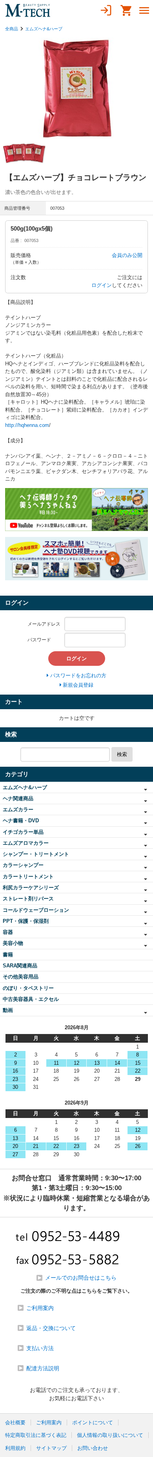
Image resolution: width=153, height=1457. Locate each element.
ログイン (101, 285)
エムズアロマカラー (26, 843)
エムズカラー (18, 809)
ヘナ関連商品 (18, 798)
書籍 (8, 955)
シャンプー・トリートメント (36, 854)
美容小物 (13, 943)
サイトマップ (51, 1448)
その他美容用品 (20, 977)
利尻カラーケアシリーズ (31, 888)
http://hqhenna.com (27, 425)
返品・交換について (51, 1328)
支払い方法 (40, 1348)
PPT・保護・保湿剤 (26, 921)
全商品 (11, 28)
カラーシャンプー (23, 865)
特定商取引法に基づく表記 (35, 1435)
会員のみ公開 (127, 255)
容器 (8, 932)
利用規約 (15, 1448)
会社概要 (15, 1422)
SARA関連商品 (20, 966)
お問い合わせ (92, 1448)
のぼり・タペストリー (28, 988)
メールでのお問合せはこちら (81, 1277)
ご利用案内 (40, 1308)
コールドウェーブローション (36, 910)
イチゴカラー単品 (23, 832)
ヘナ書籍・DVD (21, 821)
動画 (8, 1010)
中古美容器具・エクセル (31, 999)
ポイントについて (92, 1422)
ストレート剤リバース (28, 899)
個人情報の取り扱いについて (110, 1435)
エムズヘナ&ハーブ (43, 28)
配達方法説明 (42, 1368)
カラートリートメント (28, 876)
